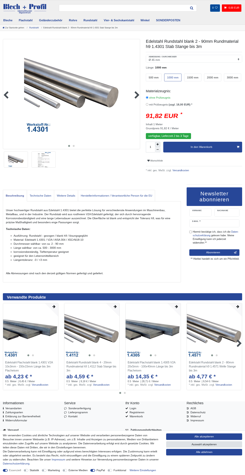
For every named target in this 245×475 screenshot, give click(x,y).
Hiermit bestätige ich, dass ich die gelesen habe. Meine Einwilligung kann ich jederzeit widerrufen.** (215, 237)
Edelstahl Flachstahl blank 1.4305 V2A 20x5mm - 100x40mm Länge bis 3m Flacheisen (151, 366)
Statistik (34, 470)
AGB (193, 408)
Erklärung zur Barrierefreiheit (22, 416)
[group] (30, 330)
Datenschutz (198, 412)
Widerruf (195, 416)
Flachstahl (26, 20)
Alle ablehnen (204, 452)
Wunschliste (156, 160)
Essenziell (15, 470)
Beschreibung (15, 195)
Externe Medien (78, 470)
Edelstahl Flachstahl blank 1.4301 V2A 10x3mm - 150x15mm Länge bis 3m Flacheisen (29, 366)
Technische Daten (40, 195)
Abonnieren (213, 252)
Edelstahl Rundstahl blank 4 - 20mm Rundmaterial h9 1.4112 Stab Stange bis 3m (91, 366)
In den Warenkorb (201, 146)
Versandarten (13, 408)
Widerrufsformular (16, 420)
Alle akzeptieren (204, 436)
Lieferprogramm (78, 412)
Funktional (120, 470)
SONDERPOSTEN (168, 20)
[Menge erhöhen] (157, 144)
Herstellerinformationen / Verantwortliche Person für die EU (116, 195)
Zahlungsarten (14, 412)
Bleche (7, 20)
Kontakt (73, 416)
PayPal (100, 470)
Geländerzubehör (50, 20)
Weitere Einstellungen (143, 470)
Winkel (144, 20)
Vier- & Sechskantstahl (119, 20)
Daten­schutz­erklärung (16, 463)
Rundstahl (90, 20)
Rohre (73, 20)
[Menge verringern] (157, 149)
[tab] (15, 195)
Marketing (54, 470)
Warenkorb (136, 416)
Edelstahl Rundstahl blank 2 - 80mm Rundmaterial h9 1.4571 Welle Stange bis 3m (212, 366)
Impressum (197, 420)
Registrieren (137, 412)
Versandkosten (180, 170)
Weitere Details (66, 195)
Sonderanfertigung (79, 408)
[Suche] (192, 8)
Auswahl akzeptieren (204, 444)
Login (133, 408)
